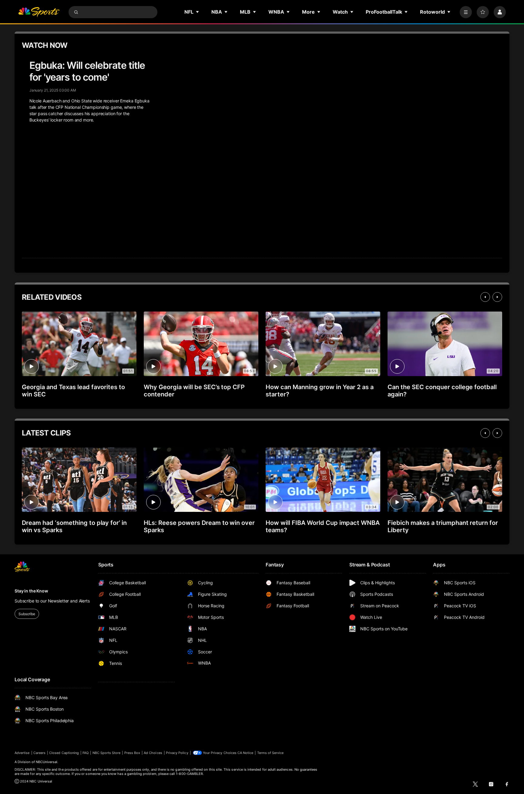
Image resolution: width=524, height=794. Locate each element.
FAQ (85, 753)
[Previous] (485, 297)
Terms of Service (270, 753)
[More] (466, 12)
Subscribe (26, 614)
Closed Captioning (64, 753)
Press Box (132, 753)
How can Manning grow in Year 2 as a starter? (320, 390)
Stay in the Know (31, 590)
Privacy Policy (177, 753)
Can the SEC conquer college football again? (442, 390)
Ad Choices (153, 753)
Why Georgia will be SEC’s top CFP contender (194, 390)
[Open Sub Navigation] (198, 11)
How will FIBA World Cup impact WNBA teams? (323, 526)
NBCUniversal (47, 762)
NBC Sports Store (106, 753)
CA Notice (245, 753)
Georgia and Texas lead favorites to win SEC (73, 390)
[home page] (38, 12)
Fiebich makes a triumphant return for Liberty (443, 526)
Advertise (22, 753)
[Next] (497, 297)
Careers (39, 753)
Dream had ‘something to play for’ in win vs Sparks (74, 526)
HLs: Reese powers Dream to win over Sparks (199, 526)
